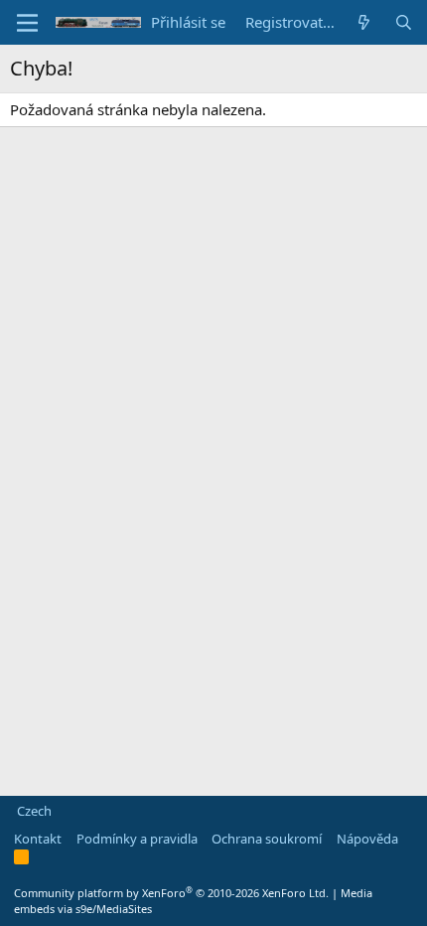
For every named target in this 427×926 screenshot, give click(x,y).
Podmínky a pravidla (137, 839)
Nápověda (367, 839)
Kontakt (38, 839)
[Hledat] (403, 22)
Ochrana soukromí (267, 839)
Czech (33, 811)
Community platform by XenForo (171, 892)
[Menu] (27, 23)
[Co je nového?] (364, 22)
